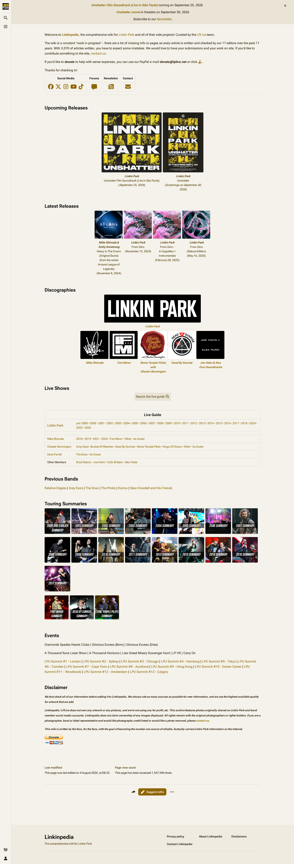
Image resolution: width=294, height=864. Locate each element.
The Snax (82, 454)
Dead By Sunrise (181, 362)
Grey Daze (82, 446)
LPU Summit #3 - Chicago (139, 661)
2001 (101, 423)
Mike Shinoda (94, 362)
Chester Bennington (59, 446)
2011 (185, 423)
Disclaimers (239, 836)
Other (128, 438)
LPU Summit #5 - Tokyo (219, 661)
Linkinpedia (70, 35)
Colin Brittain (115, 462)
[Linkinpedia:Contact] (127, 87)
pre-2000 (82, 423)
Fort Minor (124, 362)
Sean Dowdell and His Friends (151, 488)
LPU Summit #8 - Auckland (129, 666)
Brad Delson (83, 462)
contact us (202, 720)
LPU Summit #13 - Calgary (149, 672)
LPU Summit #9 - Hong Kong (171, 666)
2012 (194, 423)
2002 (110, 423)
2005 (135, 423)
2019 (88, 438)
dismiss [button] (285, 5)
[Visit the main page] (6, 6)
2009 (168, 423)
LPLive (201, 35)
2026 (88, 427)
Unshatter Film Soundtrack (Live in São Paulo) (124, 5)
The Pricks (108, 488)
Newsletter (164, 19)
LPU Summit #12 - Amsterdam (105, 672)
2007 (152, 423)
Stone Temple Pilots (149, 446)
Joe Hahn (99, 462)
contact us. (99, 53)
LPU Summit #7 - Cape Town (86, 666)
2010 (177, 423)
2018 (244, 423)
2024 (252, 423)
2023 (104, 438)
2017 (236, 423)
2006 (143, 423)
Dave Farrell (54, 454)
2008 (160, 423)
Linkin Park (126, 35)
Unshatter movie (128, 12)
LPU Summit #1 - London (63, 661)
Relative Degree (55, 488)
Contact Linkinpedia (179, 844)
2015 (219, 423)
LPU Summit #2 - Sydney (101, 661)
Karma (123, 488)
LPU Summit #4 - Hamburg (180, 661)
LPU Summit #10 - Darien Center (218, 666)
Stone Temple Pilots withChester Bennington (153, 367)
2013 (202, 423)
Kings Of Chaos (172, 446)
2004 (126, 423)
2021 (96, 438)
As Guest (138, 438)
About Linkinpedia (210, 836)
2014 (210, 423)
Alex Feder (131, 462)
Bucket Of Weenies (102, 446)
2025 (79, 427)
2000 (93, 423)
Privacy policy (175, 836)
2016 (227, 423)
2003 (118, 423)
